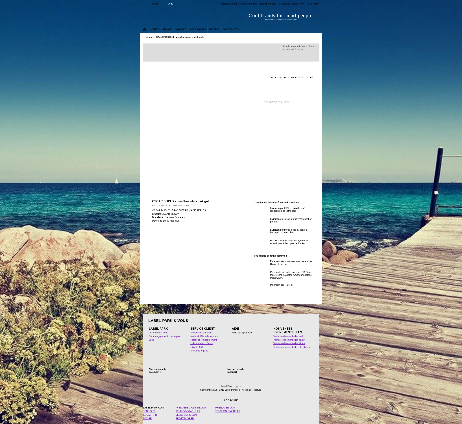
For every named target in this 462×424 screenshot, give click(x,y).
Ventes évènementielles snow (288, 339)
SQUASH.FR (150, 415)
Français (153, 3)
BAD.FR (147, 418)
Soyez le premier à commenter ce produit (291, 77)
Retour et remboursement (203, 339)
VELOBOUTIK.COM (186, 415)
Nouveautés (231, 29)
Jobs (151, 339)
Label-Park (176, 16)
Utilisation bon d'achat (201, 343)
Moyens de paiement (201, 332)
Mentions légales (199, 350)
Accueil (150, 37)
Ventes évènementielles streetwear (291, 347)
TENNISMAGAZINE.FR (227, 411)
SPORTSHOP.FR (185, 418)
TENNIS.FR (149, 411)
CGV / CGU (196, 347)
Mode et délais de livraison (204, 336)
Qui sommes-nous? (159, 332)
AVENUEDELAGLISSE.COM (191, 407)
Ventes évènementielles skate (289, 343)
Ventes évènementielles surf (288, 336)
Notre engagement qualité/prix (164, 336)
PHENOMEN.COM (225, 407)
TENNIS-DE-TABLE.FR (188, 411)
